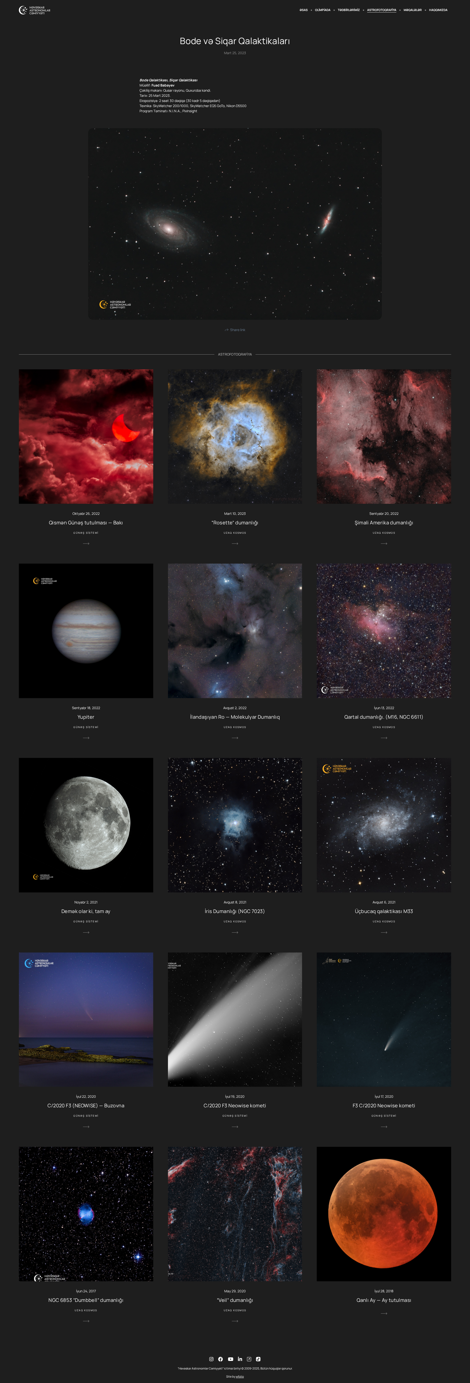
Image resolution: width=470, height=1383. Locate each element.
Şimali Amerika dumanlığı (384, 522)
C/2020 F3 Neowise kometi (235, 1105)
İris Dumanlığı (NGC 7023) (235, 911)
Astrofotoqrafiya (381, 10)
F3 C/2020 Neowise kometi (384, 1105)
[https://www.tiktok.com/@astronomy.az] (249, 1359)
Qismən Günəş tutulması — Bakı (86, 522)
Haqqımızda (438, 10)
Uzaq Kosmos (235, 532)
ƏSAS (304, 10)
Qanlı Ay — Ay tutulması (384, 1300)
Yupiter (86, 717)
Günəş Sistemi (85, 532)
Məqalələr (413, 10)
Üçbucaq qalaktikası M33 (384, 911)
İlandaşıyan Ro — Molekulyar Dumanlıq (235, 717)
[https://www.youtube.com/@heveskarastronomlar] (230, 1359)
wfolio (240, 1376)
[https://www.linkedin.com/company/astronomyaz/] (240, 1359)
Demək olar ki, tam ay (85, 911)
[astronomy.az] (34, 10)
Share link (237, 329)
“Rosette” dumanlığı (235, 522)
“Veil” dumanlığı (235, 1300)
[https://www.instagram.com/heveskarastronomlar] (211, 1359)
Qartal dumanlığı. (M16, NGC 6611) (383, 717)
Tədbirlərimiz (349, 10)
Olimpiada (322, 10)
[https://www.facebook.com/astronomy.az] (220, 1359)
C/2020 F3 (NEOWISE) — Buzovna (85, 1105)
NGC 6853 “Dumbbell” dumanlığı (85, 1300)
